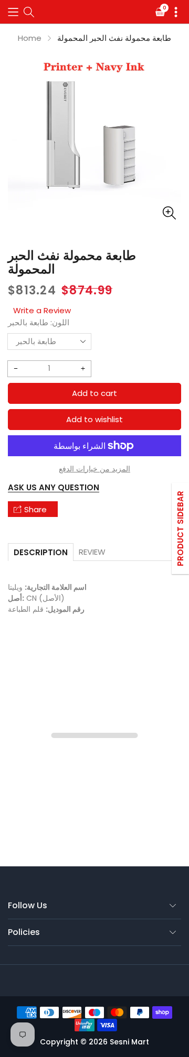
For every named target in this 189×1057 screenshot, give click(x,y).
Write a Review (42, 310)
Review (92, 551)
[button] (13, 11)
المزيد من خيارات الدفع (94, 469)
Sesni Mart (129, 1042)
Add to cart (94, 393)
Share (35, 509)
